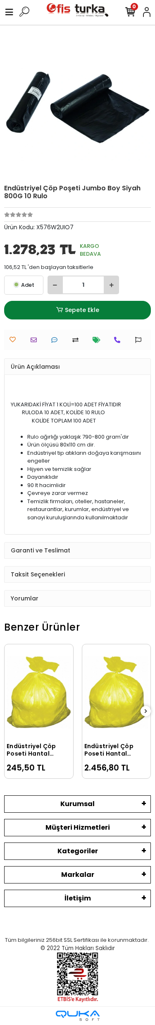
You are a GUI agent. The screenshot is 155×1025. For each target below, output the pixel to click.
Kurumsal (77, 804)
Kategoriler (77, 851)
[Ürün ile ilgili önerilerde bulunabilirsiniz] (140, 340)
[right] (146, 711)
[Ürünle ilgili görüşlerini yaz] (56, 340)
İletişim (77, 898)
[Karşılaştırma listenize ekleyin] (77, 340)
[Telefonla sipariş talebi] (119, 340)
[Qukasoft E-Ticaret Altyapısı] (78, 1016)
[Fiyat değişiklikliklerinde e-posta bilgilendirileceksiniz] (99, 340)
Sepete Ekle (82, 310)
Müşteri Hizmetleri (77, 827)
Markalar (77, 874)
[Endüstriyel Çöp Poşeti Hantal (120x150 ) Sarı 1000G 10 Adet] (39, 692)
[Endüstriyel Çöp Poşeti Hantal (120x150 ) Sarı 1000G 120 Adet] (116, 692)
